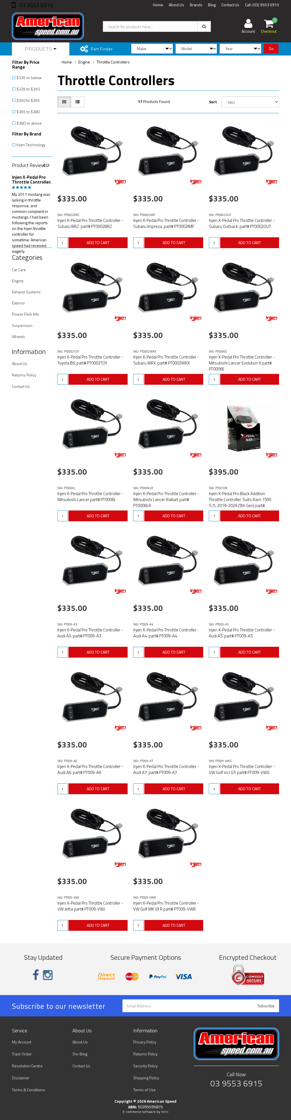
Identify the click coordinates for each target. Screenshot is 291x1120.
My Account (21, 1042)
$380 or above (29, 123)
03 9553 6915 (35, 5)
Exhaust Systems (26, 292)
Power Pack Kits (25, 314)
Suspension (22, 325)
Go (271, 49)
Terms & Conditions (28, 1090)
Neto (165, 1111)
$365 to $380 (28, 112)
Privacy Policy (144, 1042)
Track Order (22, 1054)
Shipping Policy (146, 1078)
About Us (176, 5)
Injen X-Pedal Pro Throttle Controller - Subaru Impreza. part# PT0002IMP (166, 223)
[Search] (204, 26)
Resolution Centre (27, 1066)
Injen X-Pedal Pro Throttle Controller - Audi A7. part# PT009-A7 (166, 769)
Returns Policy (24, 375)
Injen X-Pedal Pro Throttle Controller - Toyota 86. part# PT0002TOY (90, 360)
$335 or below (29, 78)
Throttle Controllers (113, 62)
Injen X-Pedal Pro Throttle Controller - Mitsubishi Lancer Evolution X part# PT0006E (242, 363)
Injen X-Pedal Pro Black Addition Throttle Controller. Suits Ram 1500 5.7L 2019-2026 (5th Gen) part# (240, 499)
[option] (32, 213)
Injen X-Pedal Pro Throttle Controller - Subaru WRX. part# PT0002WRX (166, 360)
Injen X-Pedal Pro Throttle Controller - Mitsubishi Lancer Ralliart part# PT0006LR (166, 499)
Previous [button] (46, 165)
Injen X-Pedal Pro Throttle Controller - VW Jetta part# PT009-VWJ (90, 906)
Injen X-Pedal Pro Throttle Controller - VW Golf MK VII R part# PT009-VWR (166, 906)
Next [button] (50, 165)
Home (158, 5)
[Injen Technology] (120, 182)
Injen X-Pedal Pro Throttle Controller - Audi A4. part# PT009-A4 (166, 633)
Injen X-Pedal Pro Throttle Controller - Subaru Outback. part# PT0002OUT (242, 223)
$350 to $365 (28, 100)
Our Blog (79, 1054)
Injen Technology (30, 145)
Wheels (18, 336)
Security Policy (145, 1066)
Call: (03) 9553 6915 (262, 5)
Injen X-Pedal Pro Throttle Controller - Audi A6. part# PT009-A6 (90, 769)
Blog (212, 5)
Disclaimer (21, 1078)
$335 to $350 (28, 89)
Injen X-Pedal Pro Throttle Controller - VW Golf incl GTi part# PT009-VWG (242, 769)
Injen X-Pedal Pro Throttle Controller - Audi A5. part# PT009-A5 (242, 633)
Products (39, 49)
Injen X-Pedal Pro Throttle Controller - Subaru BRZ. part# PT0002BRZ (90, 223)
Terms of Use (144, 1090)
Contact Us (230, 5)
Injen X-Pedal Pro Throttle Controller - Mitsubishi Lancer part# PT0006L (90, 496)
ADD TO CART (98, 243)
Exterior (18, 303)
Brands (196, 5)
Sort (213, 102)
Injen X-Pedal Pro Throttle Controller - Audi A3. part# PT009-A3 (90, 633)
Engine (18, 281)
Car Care (19, 270)
